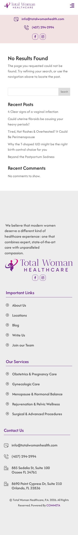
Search (64, 92)
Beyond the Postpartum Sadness (31, 156)
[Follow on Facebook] (35, 37)
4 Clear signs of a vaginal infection (33, 111)
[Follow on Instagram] (43, 37)
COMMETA (53, 505)
